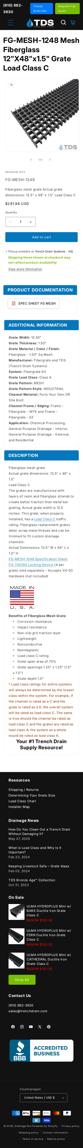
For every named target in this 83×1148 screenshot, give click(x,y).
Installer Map (19, 807)
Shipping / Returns (24, 790)
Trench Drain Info (39, 8)
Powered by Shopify (45, 1126)
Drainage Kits (23, 1126)
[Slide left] (31, 159)
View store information (25, 269)
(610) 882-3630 (21, 1005)
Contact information (55, 1132)
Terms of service (32, 1138)
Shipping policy (29, 1132)
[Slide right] (49, 159)
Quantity (11, 212)
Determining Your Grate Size (32, 795)
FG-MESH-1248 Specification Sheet (38, 559)
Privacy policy (70, 1126)
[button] (63, 22)
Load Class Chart (22, 801)
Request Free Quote (67, 8)
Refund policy (56, 1138)
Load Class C (44, 519)
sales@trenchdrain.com (28, 1011)
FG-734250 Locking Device (31, 565)
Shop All (22, 980)
